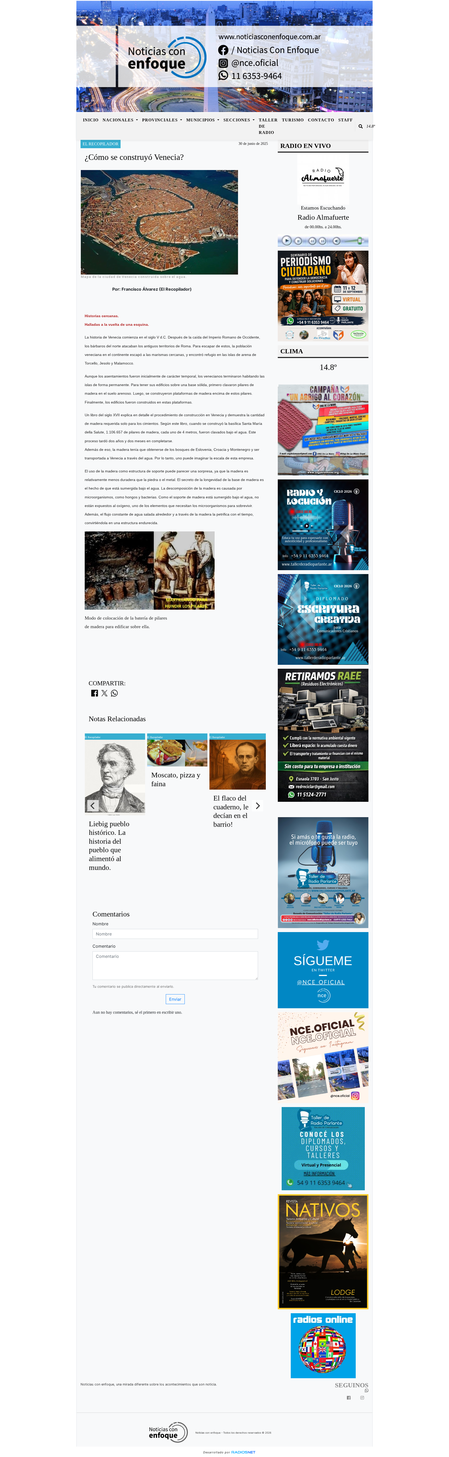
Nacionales (119, 120)
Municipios (201, 120)
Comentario (104, 946)
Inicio (90, 120)
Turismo (293, 120)
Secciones (237, 120)
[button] (360, 126)
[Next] (257, 805)
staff (345, 120)
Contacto (321, 120)
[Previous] (93, 805)
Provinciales (160, 120)
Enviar (175, 999)
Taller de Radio (268, 126)
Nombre (100, 923)
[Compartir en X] (104, 694)
